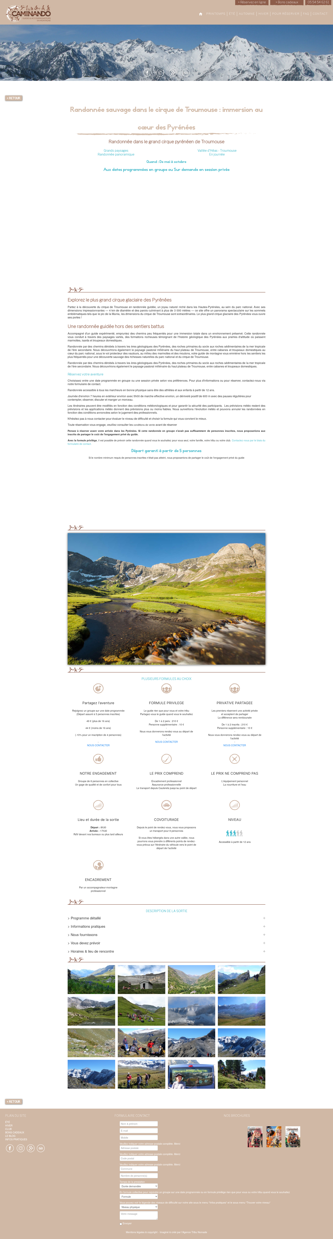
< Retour (13, 98)
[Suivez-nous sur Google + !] (20, 1148)
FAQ (306, 13)
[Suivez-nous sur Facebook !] (10, 1148)
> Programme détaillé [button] (84, 918)
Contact (320, 13)
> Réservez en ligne (252, 2)
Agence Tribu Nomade (194, 1232)
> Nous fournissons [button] (82, 934)
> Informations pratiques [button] (86, 926)
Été (232, 13)
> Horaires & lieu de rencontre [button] (91, 951)
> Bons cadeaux (287, 2)
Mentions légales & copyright (141, 1232)
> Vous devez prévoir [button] (84, 943)
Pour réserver (285, 13)
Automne (247, 13)
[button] (91, 979)
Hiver (263, 13)
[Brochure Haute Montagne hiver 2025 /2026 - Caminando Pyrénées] (294, 1136)
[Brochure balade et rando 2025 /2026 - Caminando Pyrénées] (276, 1136)
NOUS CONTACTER (98, 745)
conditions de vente (144, 424)
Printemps (215, 13)
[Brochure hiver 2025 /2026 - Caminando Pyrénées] (257, 1136)
